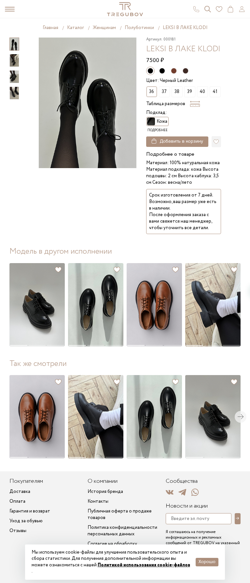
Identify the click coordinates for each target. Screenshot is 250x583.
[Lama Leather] (174, 71)
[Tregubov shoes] (125, 9)
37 (164, 91)
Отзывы (17, 531)
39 (189, 91)
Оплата (17, 501)
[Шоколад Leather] (185, 71)
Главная (50, 27)
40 (202, 91)
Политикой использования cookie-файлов (144, 565)
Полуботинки (139, 27)
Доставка (19, 491)
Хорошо (207, 561)
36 (151, 91)
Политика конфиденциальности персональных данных (122, 530)
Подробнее (157, 130)
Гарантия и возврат (29, 511)
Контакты (98, 501)
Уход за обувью (26, 521)
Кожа (162, 121)
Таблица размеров (165, 104)
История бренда (105, 491)
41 (215, 91)
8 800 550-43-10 (196, 9)
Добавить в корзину (181, 141)
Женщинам (104, 27)
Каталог (75, 27)
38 (176, 91)
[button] (18, 304)
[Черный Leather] (162, 71)
